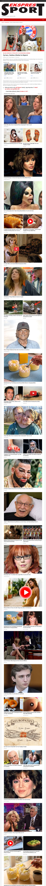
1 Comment (17, 57)
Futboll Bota (15, 53)
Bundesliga (9, 53)
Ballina (4, 53)
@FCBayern (19, 87)
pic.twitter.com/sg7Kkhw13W (12, 89)
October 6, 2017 (6, 57)
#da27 (36, 87)
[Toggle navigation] (3, 19)
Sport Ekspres (11, 57)
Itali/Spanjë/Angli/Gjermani (24, 53)
